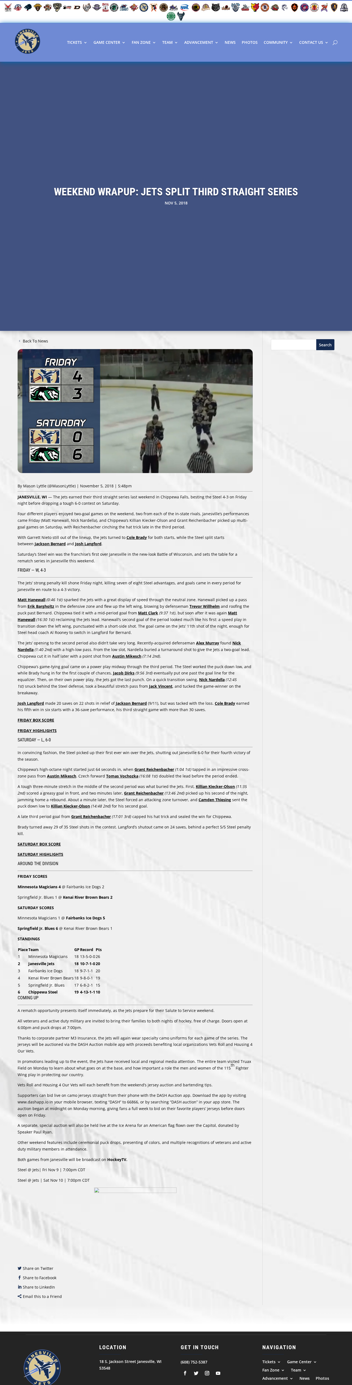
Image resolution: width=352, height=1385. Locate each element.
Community (276, 42)
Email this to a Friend (42, 1296)
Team (167, 42)
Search (325, 344)
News (230, 42)
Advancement (198, 42)
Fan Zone (141, 42)
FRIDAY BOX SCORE (36, 720)
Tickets (74, 42)
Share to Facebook (39, 1277)
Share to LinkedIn (39, 1287)
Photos (250, 42)
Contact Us (311, 42)
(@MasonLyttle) (62, 485)
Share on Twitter (38, 1268)
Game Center (107, 42)
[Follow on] (185, 1373)
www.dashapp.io (33, 1102)
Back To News (35, 341)
